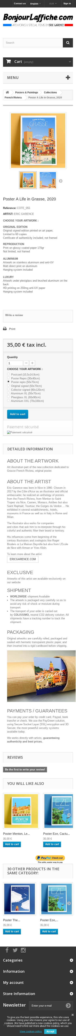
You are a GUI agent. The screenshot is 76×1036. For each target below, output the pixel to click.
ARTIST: (8, 213)
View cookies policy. (31, 1031)
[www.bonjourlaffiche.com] (38, 19)
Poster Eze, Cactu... (56, 833)
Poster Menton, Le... (16, 833)
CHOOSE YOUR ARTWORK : (25, 369)
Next (61, 181)
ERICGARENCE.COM (23, 559)
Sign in (67, 3)
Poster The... (11, 920)
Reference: (9, 208)
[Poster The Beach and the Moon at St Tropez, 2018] (19, 899)
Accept (50, 1031)
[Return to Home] (7, 92)
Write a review (14, 315)
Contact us (20, 3)
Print (12, 328)
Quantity (12, 357)
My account (13, 982)
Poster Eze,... (49, 920)
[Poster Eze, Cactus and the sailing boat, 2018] (56, 899)
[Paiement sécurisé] (38, 432)
